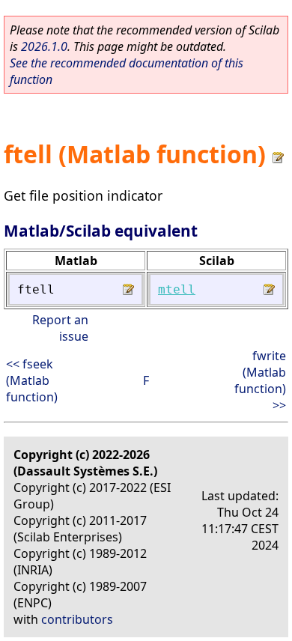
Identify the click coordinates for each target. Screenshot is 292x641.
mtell (176, 289)
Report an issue (60, 328)
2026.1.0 (44, 46)
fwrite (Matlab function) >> (260, 380)
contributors (77, 619)
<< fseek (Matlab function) (32, 380)
